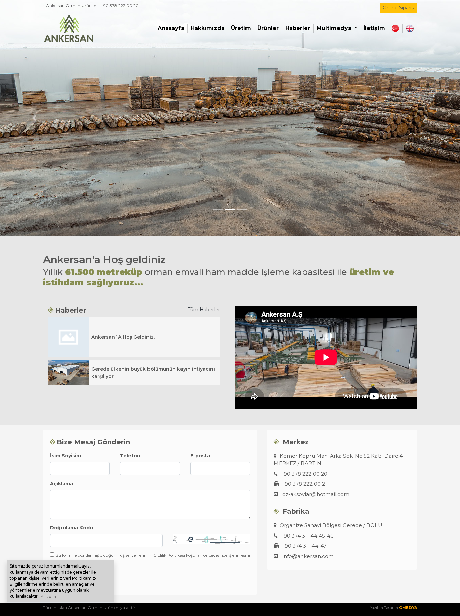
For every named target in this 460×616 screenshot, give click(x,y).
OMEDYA (408, 607)
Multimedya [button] (335, 28)
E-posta (200, 456)
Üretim (241, 28)
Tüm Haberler (204, 309)
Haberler (297, 28)
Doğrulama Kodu (71, 528)
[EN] (410, 28)
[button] (34, 118)
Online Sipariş (398, 8)
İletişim (374, 28)
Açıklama (61, 484)
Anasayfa (171, 28)
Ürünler (268, 28)
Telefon (130, 456)
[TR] (395, 28)
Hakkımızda (208, 28)
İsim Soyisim (65, 456)
